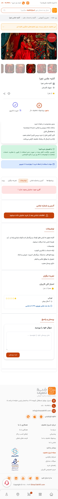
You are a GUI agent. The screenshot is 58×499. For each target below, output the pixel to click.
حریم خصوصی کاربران (48, 469)
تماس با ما (52, 442)
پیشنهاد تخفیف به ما (49, 438)
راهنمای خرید (51, 465)
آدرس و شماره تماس (36, 180)
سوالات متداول (51, 461)
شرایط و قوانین (51, 457)
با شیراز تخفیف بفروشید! (48, 3)
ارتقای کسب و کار (22, 434)
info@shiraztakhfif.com (42, 411)
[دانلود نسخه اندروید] (41, 416)
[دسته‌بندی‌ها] (40, 494)
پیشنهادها (50, 180)
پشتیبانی (53, 434)
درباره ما (53, 430)
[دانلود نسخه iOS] (34, 416)
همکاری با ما (23, 430)
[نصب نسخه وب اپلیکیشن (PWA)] (28, 416)
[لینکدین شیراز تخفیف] (16, 478)
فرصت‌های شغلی (22, 438)
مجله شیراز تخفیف (49, 453)
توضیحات (23, 180)
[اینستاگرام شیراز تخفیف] (37, 478)
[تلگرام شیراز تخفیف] (30, 478)
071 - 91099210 (6, 3)
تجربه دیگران (12, 180)
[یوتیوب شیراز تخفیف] (23, 478)
